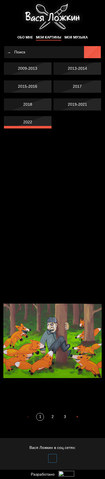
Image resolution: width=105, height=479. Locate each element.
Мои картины (48, 37)
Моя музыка (76, 37)
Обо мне (25, 37)
